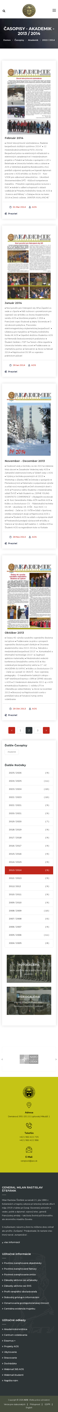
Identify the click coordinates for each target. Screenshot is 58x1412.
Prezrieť (12, 213)
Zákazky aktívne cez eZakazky (20, 1280)
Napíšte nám (11, 1380)
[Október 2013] (29, 594)
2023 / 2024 (29, 789)
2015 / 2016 (29, 853)
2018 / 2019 (29, 829)
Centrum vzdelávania (15, 1335)
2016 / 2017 (29, 845)
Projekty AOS (11, 1346)
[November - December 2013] (29, 422)
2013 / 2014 (48, 40)
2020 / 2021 (29, 813)
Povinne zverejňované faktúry (20, 1269)
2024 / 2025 (29, 781)
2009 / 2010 (29, 902)
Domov (7, 40)
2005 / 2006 (29, 935)
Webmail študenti (13, 1375)
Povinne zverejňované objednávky (23, 1263)
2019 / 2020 (29, 821)
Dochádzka (10, 1363)
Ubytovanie (10, 1352)
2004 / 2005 (29, 943)
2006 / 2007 (29, 926)
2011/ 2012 (29, 886)
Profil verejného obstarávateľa (20, 1291)
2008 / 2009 (29, 910)
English (29, 1407)
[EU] (29, 1059)
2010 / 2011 (29, 894)
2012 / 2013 (29, 878)
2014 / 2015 (29, 862)
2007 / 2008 (29, 918)
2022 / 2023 (29, 797)
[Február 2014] (29, 99)
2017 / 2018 (29, 837)
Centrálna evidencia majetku (19, 1308)
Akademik (33, 40)
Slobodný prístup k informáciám (21, 1297)
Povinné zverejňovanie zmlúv (20, 1274)
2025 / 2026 (29, 772)
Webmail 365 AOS (14, 1369)
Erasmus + (10, 1340)
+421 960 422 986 (29, 1140)
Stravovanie (10, 1358)
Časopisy (19, 40)
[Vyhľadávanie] (4, 11)
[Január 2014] (29, 264)
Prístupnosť (35, 1404)
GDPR (47, 1404)
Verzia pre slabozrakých (14, 1404)
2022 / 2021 (29, 805)
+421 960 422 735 (29, 1137)
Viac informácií (12, 1242)
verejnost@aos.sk (29, 1160)
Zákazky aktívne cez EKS (17, 1286)
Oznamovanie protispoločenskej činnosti (26, 1303)
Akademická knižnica (15, 1329)
